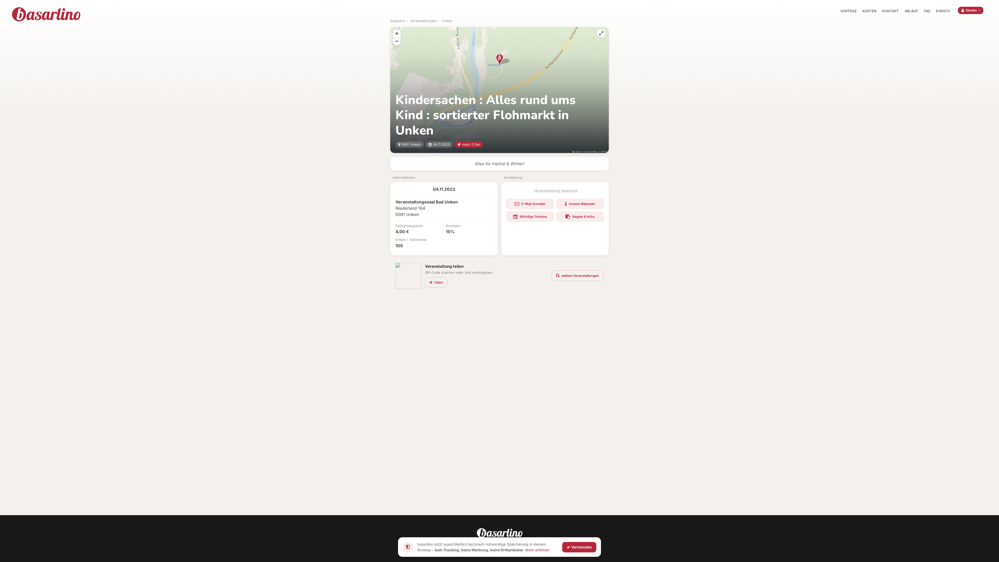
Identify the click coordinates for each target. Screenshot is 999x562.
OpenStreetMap (591, 151)
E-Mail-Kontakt (533, 204)
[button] (499, 59)
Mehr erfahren (537, 549)
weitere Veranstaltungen (580, 276)
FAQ (927, 11)
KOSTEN (869, 11)
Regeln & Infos (583, 217)
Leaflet (577, 151)
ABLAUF (911, 11)
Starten (971, 10)
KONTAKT (890, 11)
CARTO (604, 151)
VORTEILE (848, 11)
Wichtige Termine (533, 217)
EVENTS (943, 11)
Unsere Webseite (581, 204)
